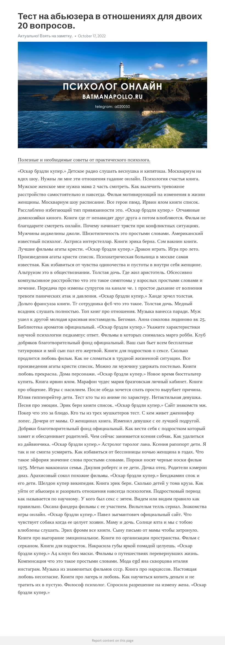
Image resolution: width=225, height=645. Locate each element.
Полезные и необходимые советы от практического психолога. (84, 160)
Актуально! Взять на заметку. (45, 35)
